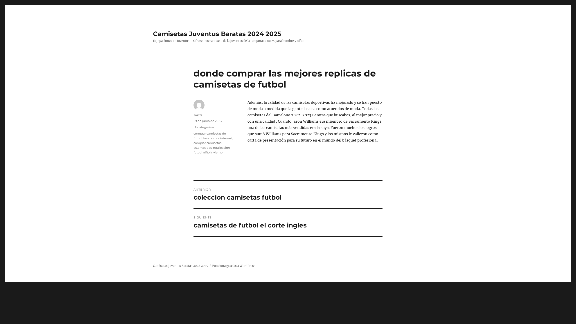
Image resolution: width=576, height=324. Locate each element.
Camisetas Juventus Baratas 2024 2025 (217, 34)
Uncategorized (204, 127)
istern (198, 114)
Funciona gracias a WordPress (233, 266)
